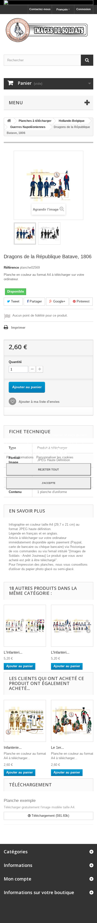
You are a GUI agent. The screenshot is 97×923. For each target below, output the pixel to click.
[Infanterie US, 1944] (25, 721)
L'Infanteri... (13, 652)
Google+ (58, 301)
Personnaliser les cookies (54, 457)
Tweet (14, 301)
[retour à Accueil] (9, 121)
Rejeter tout (48, 469)
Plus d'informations (20, 457)
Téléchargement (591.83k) (50, 815)
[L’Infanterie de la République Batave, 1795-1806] (72, 626)
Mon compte (17, 879)
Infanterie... (13, 747)
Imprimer (18, 327)
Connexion (83, 9)
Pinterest (83, 301)
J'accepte (48, 482)
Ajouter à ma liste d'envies (38, 402)
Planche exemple (20, 800)
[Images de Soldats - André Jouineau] (48, 30)
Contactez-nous (39, 9)
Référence (11, 267)
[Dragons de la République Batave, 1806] (25, 233)
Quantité (15, 362)
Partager (35, 301)
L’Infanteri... (60, 652)
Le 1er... (57, 747)
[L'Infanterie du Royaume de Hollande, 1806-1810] (25, 626)
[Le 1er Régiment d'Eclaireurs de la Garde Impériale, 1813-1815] (72, 721)
